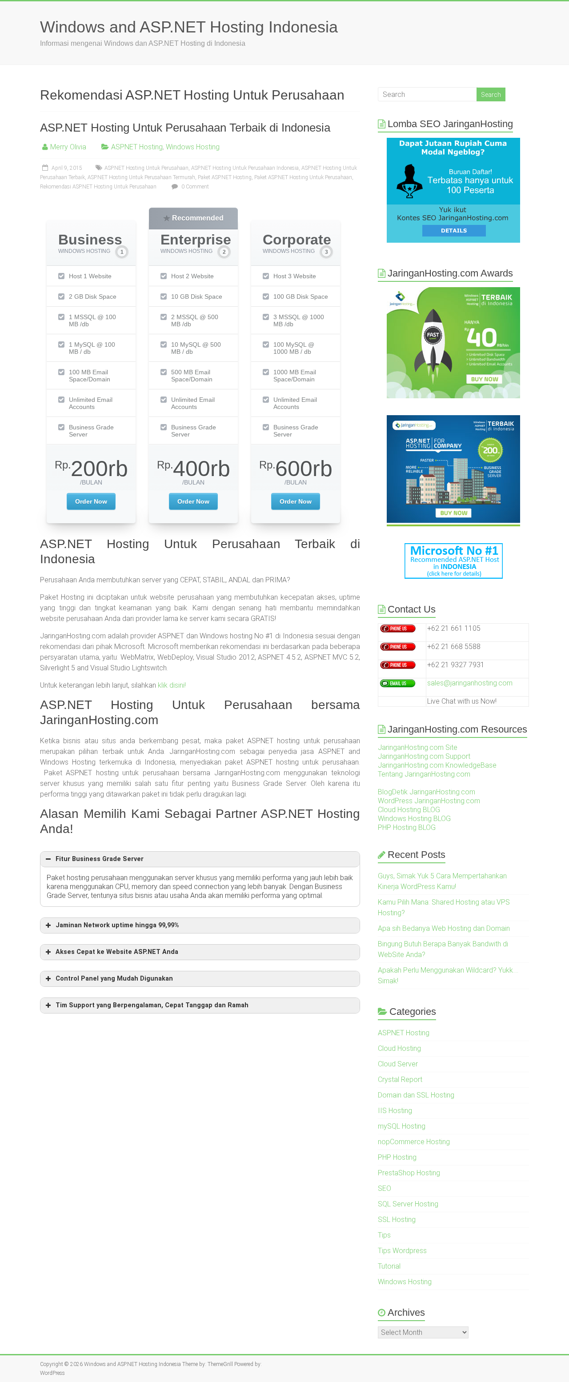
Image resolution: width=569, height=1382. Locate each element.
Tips (384, 1235)
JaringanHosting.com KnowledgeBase (437, 765)
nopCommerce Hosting (414, 1142)
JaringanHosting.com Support (424, 756)
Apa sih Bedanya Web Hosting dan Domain (444, 928)
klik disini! (172, 685)
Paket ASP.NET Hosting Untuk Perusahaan (303, 177)
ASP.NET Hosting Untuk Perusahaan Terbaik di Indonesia (185, 127)
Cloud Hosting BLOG (409, 809)
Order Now (91, 501)
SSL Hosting (397, 1219)
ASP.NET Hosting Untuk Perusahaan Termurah (141, 177)
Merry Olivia (68, 147)
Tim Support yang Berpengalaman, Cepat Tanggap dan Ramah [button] (152, 1005)
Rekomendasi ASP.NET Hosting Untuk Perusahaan (98, 187)
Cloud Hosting (399, 1048)
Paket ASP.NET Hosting (225, 177)
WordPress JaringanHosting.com (429, 801)
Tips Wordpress (402, 1250)
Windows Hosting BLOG (414, 818)
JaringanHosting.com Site (417, 747)
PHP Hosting (397, 1157)
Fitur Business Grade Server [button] (100, 859)
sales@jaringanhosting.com (470, 683)
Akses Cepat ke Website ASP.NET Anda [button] (117, 952)
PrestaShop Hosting (409, 1173)
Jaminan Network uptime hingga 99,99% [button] (117, 925)
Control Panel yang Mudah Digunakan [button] (114, 978)
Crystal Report (400, 1079)
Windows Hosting (193, 147)
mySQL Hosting (401, 1126)
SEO (384, 1188)
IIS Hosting (395, 1110)
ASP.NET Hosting (137, 147)
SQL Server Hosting (408, 1204)
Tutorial (389, 1266)
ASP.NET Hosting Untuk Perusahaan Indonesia (245, 168)
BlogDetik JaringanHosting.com (426, 792)
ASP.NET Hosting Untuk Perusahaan (146, 168)
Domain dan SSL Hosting (416, 1095)
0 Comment (194, 187)
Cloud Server (398, 1064)
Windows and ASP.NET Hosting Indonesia (189, 27)
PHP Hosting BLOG (407, 827)
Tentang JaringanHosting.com (424, 774)
